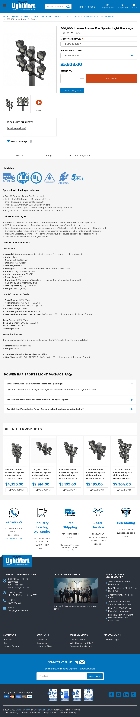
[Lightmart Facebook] (111, 694)
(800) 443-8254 (14, 535)
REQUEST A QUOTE (80, 155)
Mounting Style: (71, 39)
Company (9, 634)
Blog (5, 643)
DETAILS (18, 155)
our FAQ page (70, 547)
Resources (42, 643)
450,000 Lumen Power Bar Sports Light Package (14, 472)
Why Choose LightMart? (82, 643)
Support (43, 634)
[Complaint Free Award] (88, 694)
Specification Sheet (16, 128)
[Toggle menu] (6, 6)
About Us (7, 639)
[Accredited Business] (77, 694)
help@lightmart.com (13, 538)
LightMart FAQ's (44, 646)
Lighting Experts (11, 646)
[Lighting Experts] (65, 694)
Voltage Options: (72, 50)
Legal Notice (50, 712)
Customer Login (111, 639)
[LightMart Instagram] (133, 694)
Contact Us (42, 639)
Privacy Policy (11, 712)
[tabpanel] (16, 466)
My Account (112, 634)
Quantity (66, 71)
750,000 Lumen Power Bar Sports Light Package (122, 472)
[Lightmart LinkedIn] (126, 694)
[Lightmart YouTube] (118, 694)
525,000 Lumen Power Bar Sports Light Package (68, 472)
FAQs (49, 155)
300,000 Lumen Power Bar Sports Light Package (41, 472)
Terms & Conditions (31, 712)
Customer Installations (80, 646)
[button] (29, 122)
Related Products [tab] (23, 429)
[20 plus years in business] (52, 694)
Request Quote (77, 639)
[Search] (68, 6)
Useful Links (79, 634)
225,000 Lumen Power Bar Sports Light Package (95, 472)
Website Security (68, 712)
